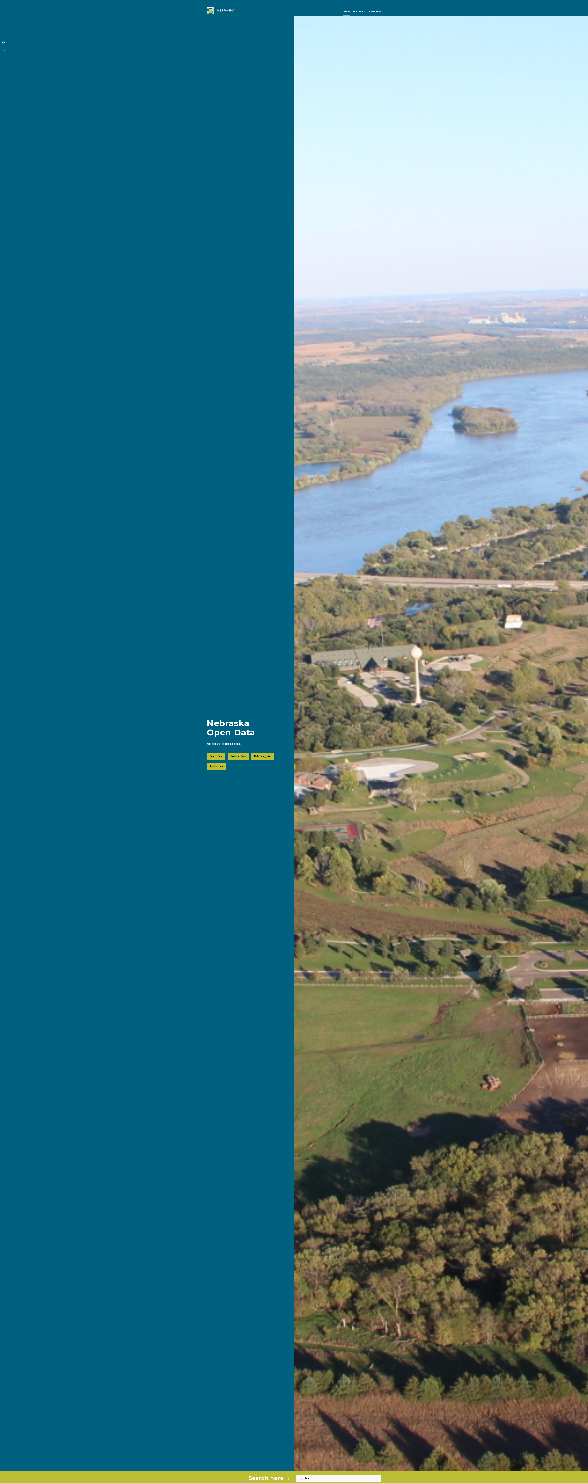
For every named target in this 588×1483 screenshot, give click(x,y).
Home (346, 11)
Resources (375, 11)
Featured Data (238, 756)
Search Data (216, 756)
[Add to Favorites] (3, 42)
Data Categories (262, 756)
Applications (216, 766)
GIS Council (359, 11)
